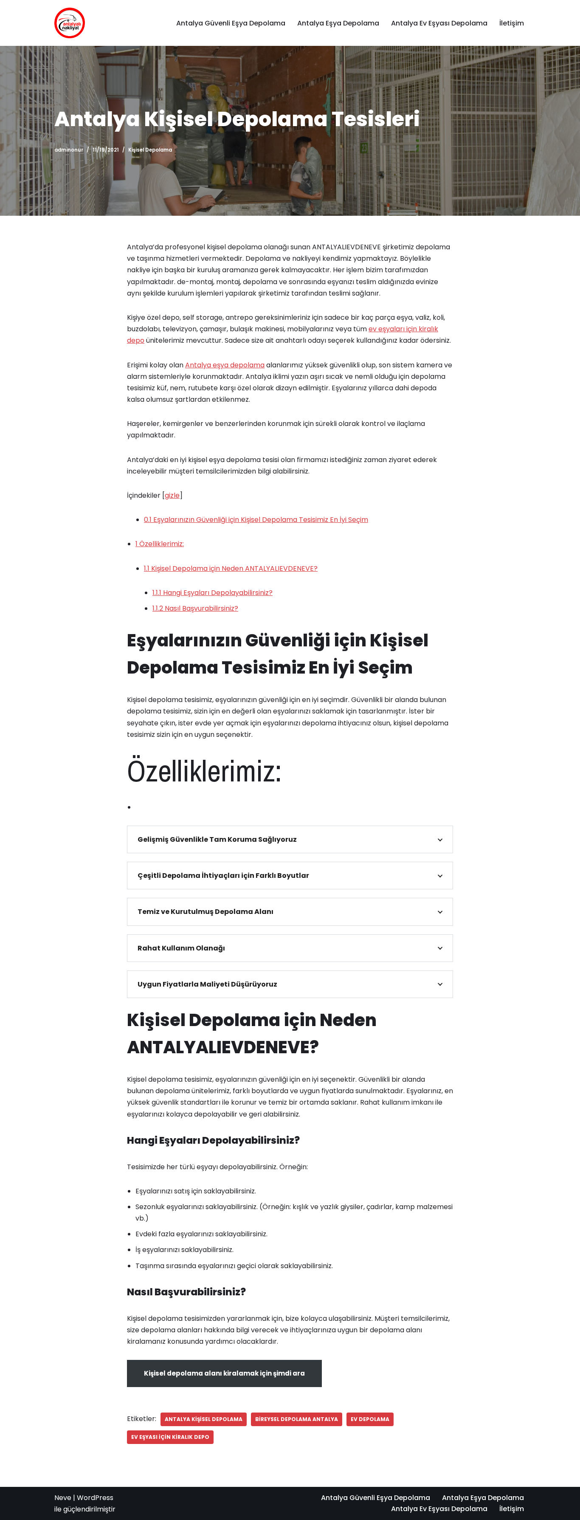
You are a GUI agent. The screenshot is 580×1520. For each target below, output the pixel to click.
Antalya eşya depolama (225, 365)
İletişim (511, 23)
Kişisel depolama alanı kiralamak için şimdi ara (224, 1373)
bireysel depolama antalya (296, 1419)
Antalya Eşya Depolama (338, 23)
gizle (172, 495)
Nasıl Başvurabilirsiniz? (195, 608)
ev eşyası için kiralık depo (170, 1437)
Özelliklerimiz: (159, 544)
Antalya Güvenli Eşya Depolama (230, 23)
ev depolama (370, 1419)
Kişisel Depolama (150, 150)
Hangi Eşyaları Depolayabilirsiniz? (212, 593)
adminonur (68, 150)
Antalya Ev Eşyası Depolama (439, 23)
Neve (62, 1498)
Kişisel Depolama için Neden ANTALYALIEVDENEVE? (231, 568)
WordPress (95, 1498)
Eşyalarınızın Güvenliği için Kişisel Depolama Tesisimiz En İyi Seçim (256, 520)
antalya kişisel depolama (203, 1419)
